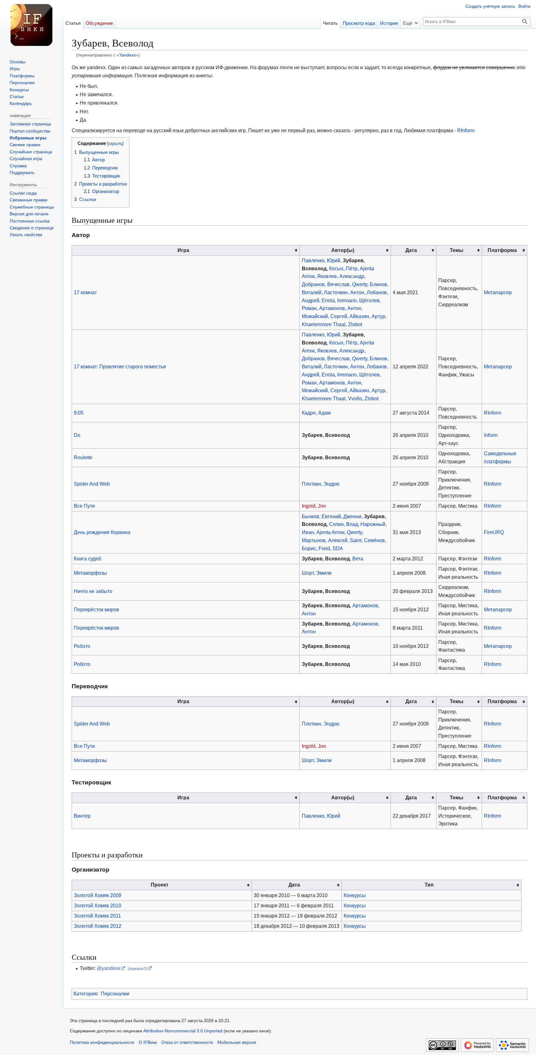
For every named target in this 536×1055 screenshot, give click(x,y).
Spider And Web (92, 484)
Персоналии (115, 993)
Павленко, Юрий (321, 260)
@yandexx (108, 968)
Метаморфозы (90, 573)
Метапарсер (498, 292)
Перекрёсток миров (96, 609)
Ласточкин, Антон (344, 292)
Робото (82, 646)
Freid (324, 548)
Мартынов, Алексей (324, 540)
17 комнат (85, 292)
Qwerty (359, 284)
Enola (328, 300)
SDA (338, 548)
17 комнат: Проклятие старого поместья (120, 366)
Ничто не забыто (93, 591)
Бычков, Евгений (321, 516)
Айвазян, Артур (367, 316)
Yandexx (127, 55)
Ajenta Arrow (330, 532)
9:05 (78, 412)
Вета (357, 558)
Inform (491, 435)
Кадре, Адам (316, 412)
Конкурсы (355, 895)
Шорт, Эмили (317, 573)
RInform (466, 130)
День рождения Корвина (102, 532)
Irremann (347, 300)
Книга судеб (87, 558)
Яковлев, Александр (340, 276)
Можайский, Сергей (324, 316)
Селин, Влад (343, 524)
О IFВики (148, 1042)
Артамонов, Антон (340, 308)
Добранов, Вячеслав (326, 284)
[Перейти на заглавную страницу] (31, 25)
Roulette (83, 457)
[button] (410, 21)
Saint (355, 540)
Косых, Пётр (343, 268)
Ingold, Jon (314, 506)
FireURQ (494, 532)
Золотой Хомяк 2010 (97, 905)
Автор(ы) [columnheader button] (342, 250)
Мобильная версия (236, 1042)
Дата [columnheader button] (411, 250)
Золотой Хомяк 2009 (97, 895)
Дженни (352, 516)
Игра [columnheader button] (183, 250)
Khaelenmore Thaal (324, 324)
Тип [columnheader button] (429, 884)
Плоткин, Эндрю (320, 484)
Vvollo (355, 398)
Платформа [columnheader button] (502, 250)
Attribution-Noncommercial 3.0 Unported (182, 1031)
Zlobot (355, 324)
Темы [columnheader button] (456, 250)
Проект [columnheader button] (159, 884)
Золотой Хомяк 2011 (97, 915)
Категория (85, 993)
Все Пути (84, 506)
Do (77, 435)
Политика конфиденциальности (102, 1042)
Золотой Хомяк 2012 (97, 926)
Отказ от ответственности (187, 1042)
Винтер (82, 816)
